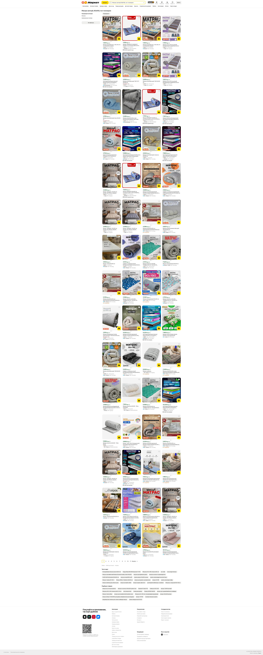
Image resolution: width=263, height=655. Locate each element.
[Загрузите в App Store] (85, 618)
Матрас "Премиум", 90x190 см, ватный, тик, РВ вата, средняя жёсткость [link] (110, 192)
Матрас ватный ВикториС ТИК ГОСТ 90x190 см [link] (131, 82)
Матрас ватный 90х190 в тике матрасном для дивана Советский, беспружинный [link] (130, 119)
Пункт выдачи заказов (166, 617)
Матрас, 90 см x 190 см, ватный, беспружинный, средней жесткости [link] (171, 45)
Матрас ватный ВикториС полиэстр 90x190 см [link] (151, 155)
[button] (106, 14)
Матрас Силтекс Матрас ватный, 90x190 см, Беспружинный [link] (170, 335)
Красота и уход (115, 628)
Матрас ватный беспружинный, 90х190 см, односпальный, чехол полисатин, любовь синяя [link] (130, 552)
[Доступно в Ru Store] (98, 618)
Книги (113, 634)
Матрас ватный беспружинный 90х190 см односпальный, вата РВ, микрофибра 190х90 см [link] (131, 335)
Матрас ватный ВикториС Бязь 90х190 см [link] (111, 119)
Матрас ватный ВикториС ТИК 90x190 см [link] (151, 82)
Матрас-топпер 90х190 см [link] (109, 263)
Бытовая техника (116, 615)
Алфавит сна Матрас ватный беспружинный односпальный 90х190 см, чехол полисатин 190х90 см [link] (131, 264)
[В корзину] (119, 39)
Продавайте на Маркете (142, 636)
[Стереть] (143, 2)
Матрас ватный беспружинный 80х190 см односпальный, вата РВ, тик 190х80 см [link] (151, 444)
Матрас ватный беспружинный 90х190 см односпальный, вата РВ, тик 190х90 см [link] (151, 192)
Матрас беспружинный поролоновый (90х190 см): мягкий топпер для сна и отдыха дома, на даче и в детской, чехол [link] (151, 479)
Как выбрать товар (141, 611)
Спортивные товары (116, 638)
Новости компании (165, 611)
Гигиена (113, 617)
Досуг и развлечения (116, 611)
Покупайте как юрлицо (142, 615)
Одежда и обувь (115, 622)
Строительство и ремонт (117, 642)
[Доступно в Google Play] (89, 618)
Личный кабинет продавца (143, 634)
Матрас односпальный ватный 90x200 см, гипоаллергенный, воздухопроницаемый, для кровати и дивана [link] (171, 479)
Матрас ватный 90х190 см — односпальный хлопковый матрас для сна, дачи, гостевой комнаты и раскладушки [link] (151, 229)
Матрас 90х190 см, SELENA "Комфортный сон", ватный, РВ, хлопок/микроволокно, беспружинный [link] (150, 264)
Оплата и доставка (141, 613)
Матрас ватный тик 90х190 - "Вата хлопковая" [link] (130, 407)
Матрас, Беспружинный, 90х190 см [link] (151, 299)
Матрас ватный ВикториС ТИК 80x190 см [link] (111, 372)
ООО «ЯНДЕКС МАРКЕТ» (255, 651)
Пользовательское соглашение (18, 652)
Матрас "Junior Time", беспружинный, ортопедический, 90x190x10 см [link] (131, 444)
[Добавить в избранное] (119, 18)
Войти (178, 2)
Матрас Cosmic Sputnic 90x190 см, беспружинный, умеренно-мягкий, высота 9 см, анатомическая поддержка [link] (130, 517)
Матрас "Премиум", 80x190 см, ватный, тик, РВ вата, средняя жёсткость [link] (110, 479)
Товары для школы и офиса (118, 636)
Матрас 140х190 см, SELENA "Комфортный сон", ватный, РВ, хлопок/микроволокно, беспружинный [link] (130, 299)
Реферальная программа (166, 613)
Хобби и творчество (116, 630)
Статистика (6, 652)
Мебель (113, 613)
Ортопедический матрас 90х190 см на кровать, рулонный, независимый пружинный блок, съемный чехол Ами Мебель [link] (131, 155)
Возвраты (139, 620)
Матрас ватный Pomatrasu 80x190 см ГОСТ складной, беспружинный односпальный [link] (151, 517)
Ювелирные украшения (117, 646)
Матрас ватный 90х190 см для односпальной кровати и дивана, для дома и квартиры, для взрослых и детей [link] (171, 372)
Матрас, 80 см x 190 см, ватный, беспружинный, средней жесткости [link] (171, 82)
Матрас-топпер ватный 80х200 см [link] (111, 516)
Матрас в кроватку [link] (147, 371)
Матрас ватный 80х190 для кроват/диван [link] (151, 552)
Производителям (165, 615)
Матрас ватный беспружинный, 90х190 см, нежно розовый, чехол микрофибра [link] (170, 552)
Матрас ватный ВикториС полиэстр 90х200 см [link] (111, 552)
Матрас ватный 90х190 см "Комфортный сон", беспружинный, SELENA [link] (151, 407)
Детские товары (115, 644)
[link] (112, 572)
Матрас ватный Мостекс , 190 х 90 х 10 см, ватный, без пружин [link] (111, 45)
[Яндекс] (259, 653)
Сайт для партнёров (141, 640)
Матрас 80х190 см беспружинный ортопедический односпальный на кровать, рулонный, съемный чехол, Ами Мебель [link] (131, 479)
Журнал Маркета (141, 622)
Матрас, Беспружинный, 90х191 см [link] (170, 263)
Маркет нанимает (165, 620)
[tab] (85, 6)
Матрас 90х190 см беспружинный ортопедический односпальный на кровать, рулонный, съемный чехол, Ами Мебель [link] (171, 119)
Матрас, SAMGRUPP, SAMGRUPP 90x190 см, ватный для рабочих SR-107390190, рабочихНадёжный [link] (131, 45)
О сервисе (139, 617)
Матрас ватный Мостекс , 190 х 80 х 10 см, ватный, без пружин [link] (151, 45)
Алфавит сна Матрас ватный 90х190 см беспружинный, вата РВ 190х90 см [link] (171, 192)
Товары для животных (117, 640)
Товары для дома (115, 624)
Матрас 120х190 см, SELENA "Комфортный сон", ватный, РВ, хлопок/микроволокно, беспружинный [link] (170, 299)
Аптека (113, 626)
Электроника (115, 620)
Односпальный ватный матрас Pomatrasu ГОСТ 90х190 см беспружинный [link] (110, 155)
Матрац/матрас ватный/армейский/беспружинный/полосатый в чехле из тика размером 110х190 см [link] (111, 407)
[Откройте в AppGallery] (94, 618)
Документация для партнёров (143, 638)
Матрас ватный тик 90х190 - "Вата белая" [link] (110, 443)
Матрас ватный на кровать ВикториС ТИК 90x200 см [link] (171, 229)
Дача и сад (114, 632)
